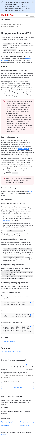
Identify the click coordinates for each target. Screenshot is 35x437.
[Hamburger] (32, 15)
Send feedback (17, 387)
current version (18, 8)
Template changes (9, 341)
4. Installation (17, 24)
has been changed (23, 148)
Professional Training (27, 422)
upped (30, 191)
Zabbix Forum (24, 425)
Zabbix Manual (6, 24)
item (29, 231)
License (3, 434)
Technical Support (7, 422)
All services (5, 425)
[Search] (27, 15)
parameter (6, 220)
